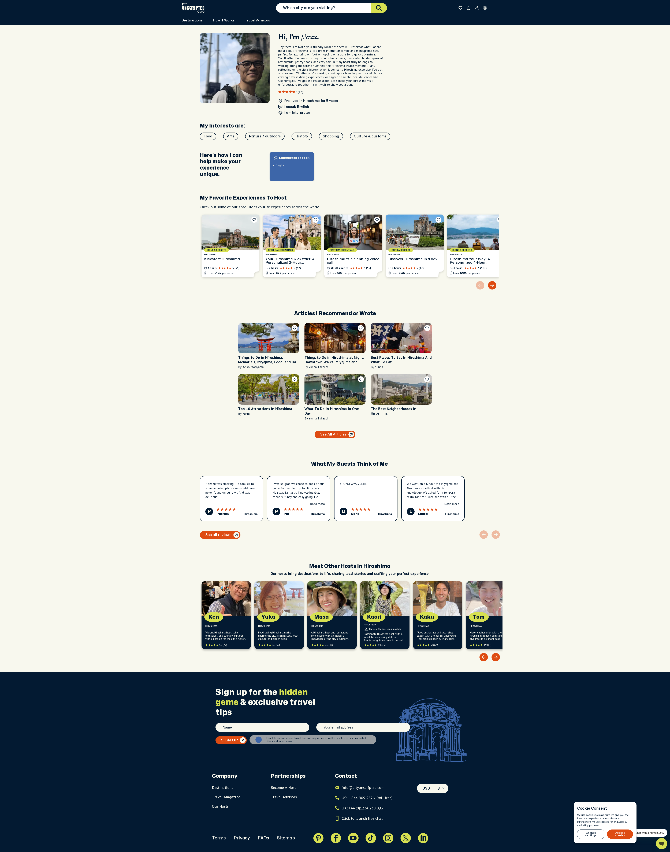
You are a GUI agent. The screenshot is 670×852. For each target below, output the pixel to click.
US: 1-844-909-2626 (367, 797)
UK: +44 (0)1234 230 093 (362, 808)
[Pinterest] (318, 838)
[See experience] (230, 246)
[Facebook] (336, 838)
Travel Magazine (226, 796)
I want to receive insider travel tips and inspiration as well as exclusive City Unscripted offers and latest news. (316, 740)
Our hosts (220, 806)
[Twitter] (405, 838)
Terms (219, 838)
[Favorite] (254, 220)
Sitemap (286, 838)
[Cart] (468, 8)
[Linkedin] (423, 838)
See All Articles (333, 434)
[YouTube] (353, 838)
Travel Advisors (257, 20)
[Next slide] (492, 285)
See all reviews (218, 534)
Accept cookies (620, 834)
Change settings (591, 834)
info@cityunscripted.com (363, 787)
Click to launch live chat (362, 818)
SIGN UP (229, 740)
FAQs (263, 838)
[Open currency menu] (485, 8)
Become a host (283, 787)
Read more (317, 504)
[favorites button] (460, 8)
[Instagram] (388, 838)
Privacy (242, 838)
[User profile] (476, 7)
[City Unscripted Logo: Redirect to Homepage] (193, 8)
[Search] (379, 8)
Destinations (222, 787)
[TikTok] (371, 838)
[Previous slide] (483, 657)
